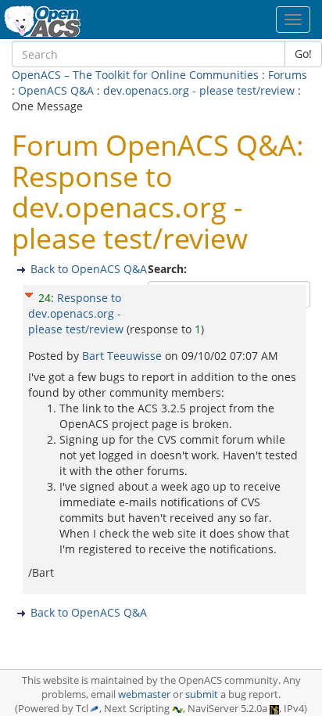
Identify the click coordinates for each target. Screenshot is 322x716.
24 (44, 297)
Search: (169, 268)
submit (201, 694)
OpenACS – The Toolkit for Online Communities (135, 74)
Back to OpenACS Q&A (88, 268)
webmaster (144, 694)
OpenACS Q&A (56, 90)
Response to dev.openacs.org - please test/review (75, 313)
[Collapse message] (29, 292)
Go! (303, 53)
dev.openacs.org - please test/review (199, 90)
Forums (287, 74)
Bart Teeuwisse (123, 355)
